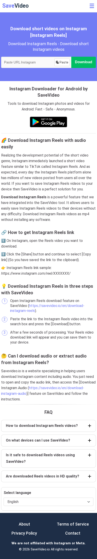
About (24, 524)
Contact (72, 533)
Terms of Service (73, 524)
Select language (17, 493)
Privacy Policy (24, 533)
